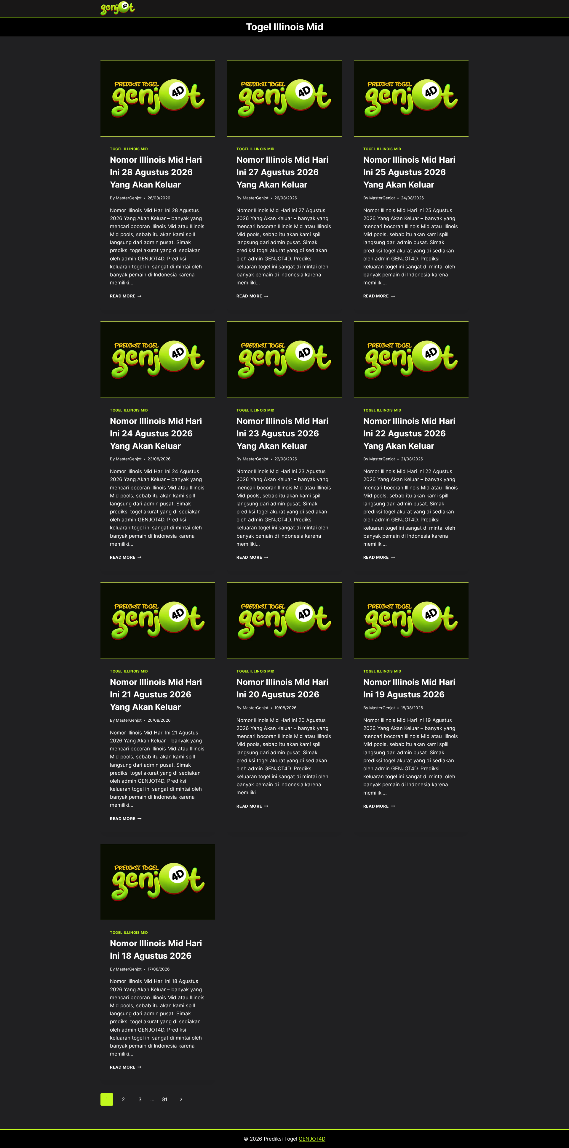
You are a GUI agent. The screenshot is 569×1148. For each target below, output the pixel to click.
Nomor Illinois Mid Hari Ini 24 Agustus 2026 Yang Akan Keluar (156, 433)
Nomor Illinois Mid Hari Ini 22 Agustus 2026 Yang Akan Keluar (409, 433)
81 (164, 1099)
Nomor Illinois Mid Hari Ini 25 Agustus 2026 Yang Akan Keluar (409, 172)
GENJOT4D (312, 1139)
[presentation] (157, 98)
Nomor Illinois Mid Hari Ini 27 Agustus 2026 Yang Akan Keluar (282, 172)
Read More (126, 296)
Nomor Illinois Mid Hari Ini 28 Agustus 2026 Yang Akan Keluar (156, 172)
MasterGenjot (129, 198)
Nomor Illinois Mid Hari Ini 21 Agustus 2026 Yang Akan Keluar (156, 694)
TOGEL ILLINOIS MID (129, 149)
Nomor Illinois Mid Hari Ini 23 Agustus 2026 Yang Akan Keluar (282, 433)
